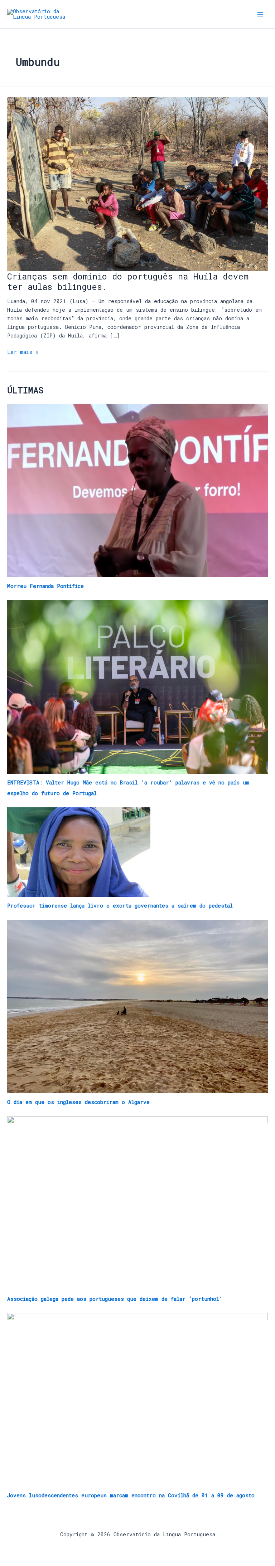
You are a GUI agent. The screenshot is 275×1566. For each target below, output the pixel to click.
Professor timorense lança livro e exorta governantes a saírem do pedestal (120, 905)
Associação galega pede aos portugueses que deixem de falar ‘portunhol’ (114, 1298)
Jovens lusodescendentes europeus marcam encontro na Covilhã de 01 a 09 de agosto (131, 1495)
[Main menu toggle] (260, 14)
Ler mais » (23, 351)
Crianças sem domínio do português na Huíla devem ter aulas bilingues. (128, 281)
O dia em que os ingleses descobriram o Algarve (78, 1102)
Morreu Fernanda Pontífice (45, 586)
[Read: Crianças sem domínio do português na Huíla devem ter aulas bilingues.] (137, 183)
